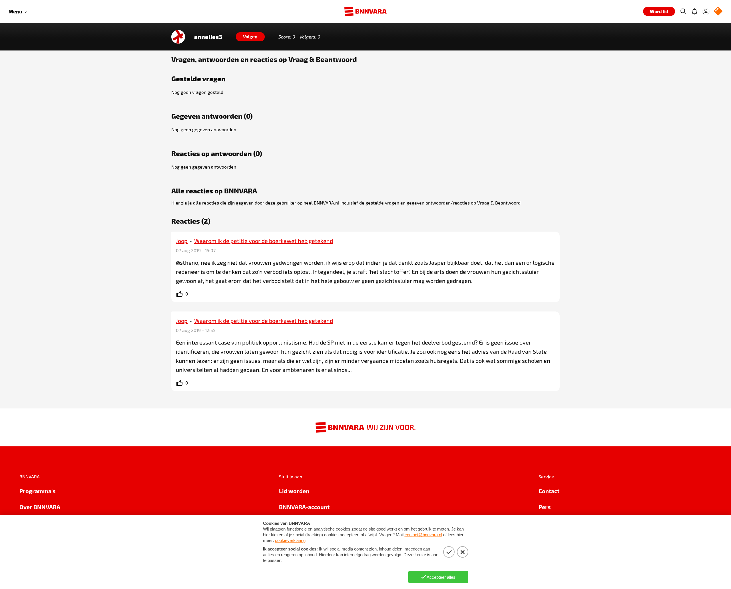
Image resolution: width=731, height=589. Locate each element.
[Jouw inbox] (694, 11)
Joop (182, 240)
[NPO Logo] (718, 11)
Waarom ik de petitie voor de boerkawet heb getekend (263, 240)
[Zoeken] (683, 11)
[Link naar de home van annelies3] (178, 37)
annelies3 (208, 36)
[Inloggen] (705, 11)
